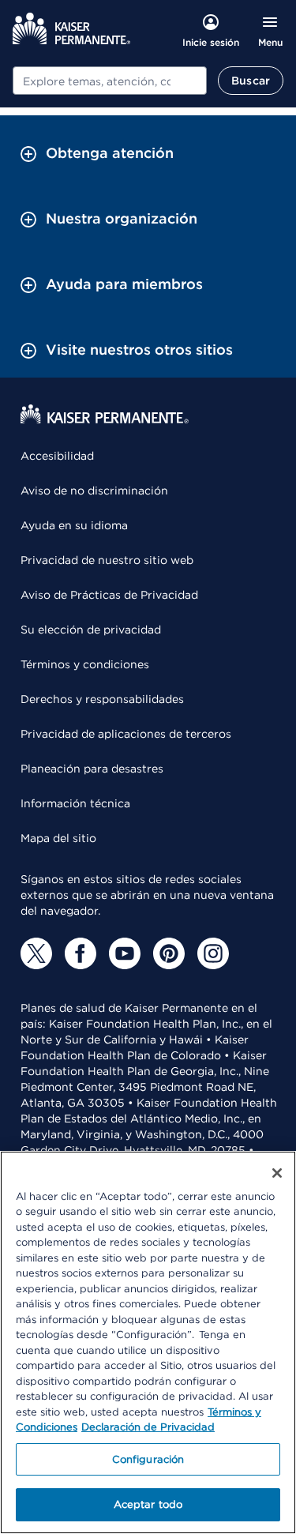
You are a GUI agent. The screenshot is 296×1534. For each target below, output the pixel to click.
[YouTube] (125, 953)
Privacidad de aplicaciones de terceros (126, 734)
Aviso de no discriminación (94, 490)
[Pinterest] (169, 953)
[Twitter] (36, 953)
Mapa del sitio (58, 838)
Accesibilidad (57, 455)
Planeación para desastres (92, 768)
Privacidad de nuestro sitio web (107, 560)
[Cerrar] (277, 1173)
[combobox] (110, 80)
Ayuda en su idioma (74, 525)
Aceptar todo (148, 1504)
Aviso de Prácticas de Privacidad (109, 594)
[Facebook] (80, 953)
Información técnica (75, 803)
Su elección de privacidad (91, 629)
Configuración (148, 1459)
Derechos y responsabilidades (102, 699)
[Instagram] (213, 953)
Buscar (250, 80)
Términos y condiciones (85, 664)
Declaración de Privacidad (148, 1427)
